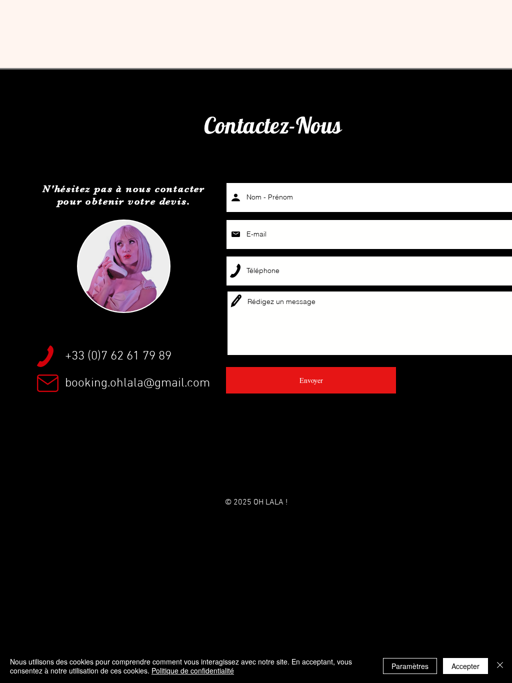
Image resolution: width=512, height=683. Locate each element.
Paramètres (410, 666)
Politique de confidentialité (193, 671)
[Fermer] (500, 666)
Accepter (466, 666)
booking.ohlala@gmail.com (137, 383)
